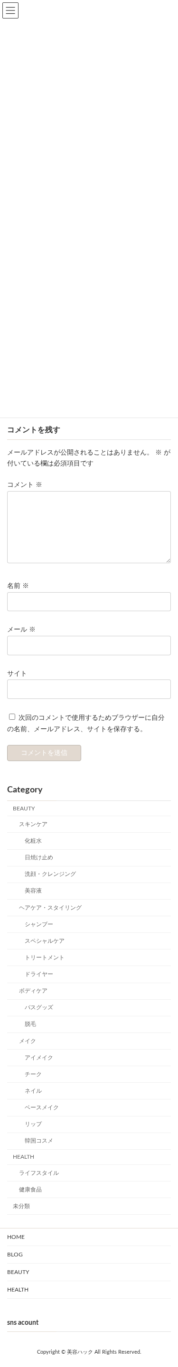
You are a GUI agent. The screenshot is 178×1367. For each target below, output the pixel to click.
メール (21, 629)
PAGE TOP (156, 1307)
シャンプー (39, 924)
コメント (24, 485)
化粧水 (33, 841)
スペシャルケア (45, 941)
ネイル (33, 1091)
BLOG (15, 1254)
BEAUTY (24, 808)
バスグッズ (39, 1007)
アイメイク (39, 1057)
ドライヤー (39, 974)
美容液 (33, 890)
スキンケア (33, 824)
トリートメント (45, 957)
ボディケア (33, 991)
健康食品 (30, 1189)
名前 (18, 586)
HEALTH (23, 1157)
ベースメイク (42, 1107)
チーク (33, 1074)
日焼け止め (39, 857)
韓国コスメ (39, 1141)
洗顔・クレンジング (50, 874)
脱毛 (30, 1024)
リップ (33, 1124)
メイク (27, 1040)
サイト (17, 673)
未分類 (21, 1206)
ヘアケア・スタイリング (50, 907)
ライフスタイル (39, 1172)
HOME (16, 1237)
